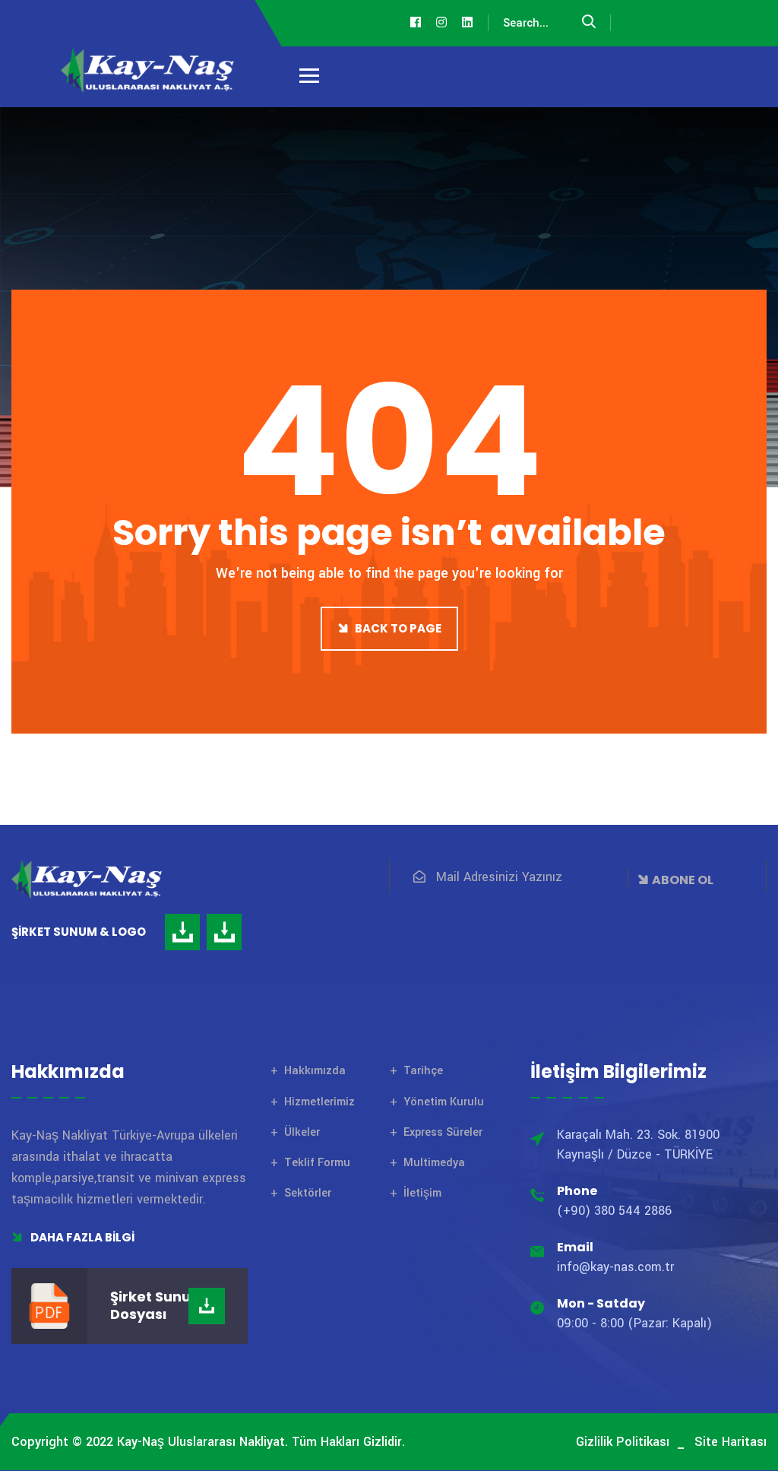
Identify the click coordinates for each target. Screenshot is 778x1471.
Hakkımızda (315, 1071)
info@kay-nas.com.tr (615, 1267)
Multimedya (434, 1163)
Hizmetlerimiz (319, 1102)
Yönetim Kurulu (443, 1102)
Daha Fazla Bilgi (81, 1237)
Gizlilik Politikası (622, 1441)
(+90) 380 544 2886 (614, 1210)
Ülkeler (302, 1132)
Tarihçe (423, 1071)
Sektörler (307, 1193)
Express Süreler (442, 1132)
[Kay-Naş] (148, 70)
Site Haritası (730, 1441)
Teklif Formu (317, 1163)
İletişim (422, 1193)
